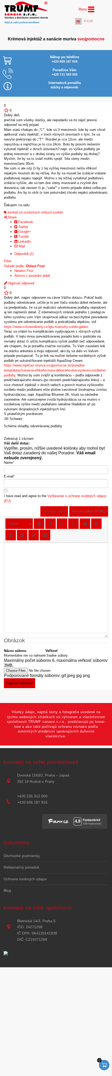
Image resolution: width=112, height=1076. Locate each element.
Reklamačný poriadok (21, 867)
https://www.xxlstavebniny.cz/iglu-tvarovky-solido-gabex (46, 327)
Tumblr (23, 237)
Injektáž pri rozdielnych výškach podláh (35, 212)
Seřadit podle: (24, 266)
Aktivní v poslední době (32, 276)
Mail (21, 246)
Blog (7, 890)
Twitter (22, 227)
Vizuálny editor (54, 511)
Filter (7, 261)
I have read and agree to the (55, 498)
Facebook (25, 222)
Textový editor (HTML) (88, 511)
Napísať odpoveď (20, 283)
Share (12, 217)
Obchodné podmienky (22, 856)
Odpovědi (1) (24, 254)
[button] (19, 523)
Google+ (24, 232)
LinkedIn (24, 241)
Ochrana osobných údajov (25, 879)
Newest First (23, 271)
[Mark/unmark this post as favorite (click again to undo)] (6, 110)
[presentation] (19, 523)
